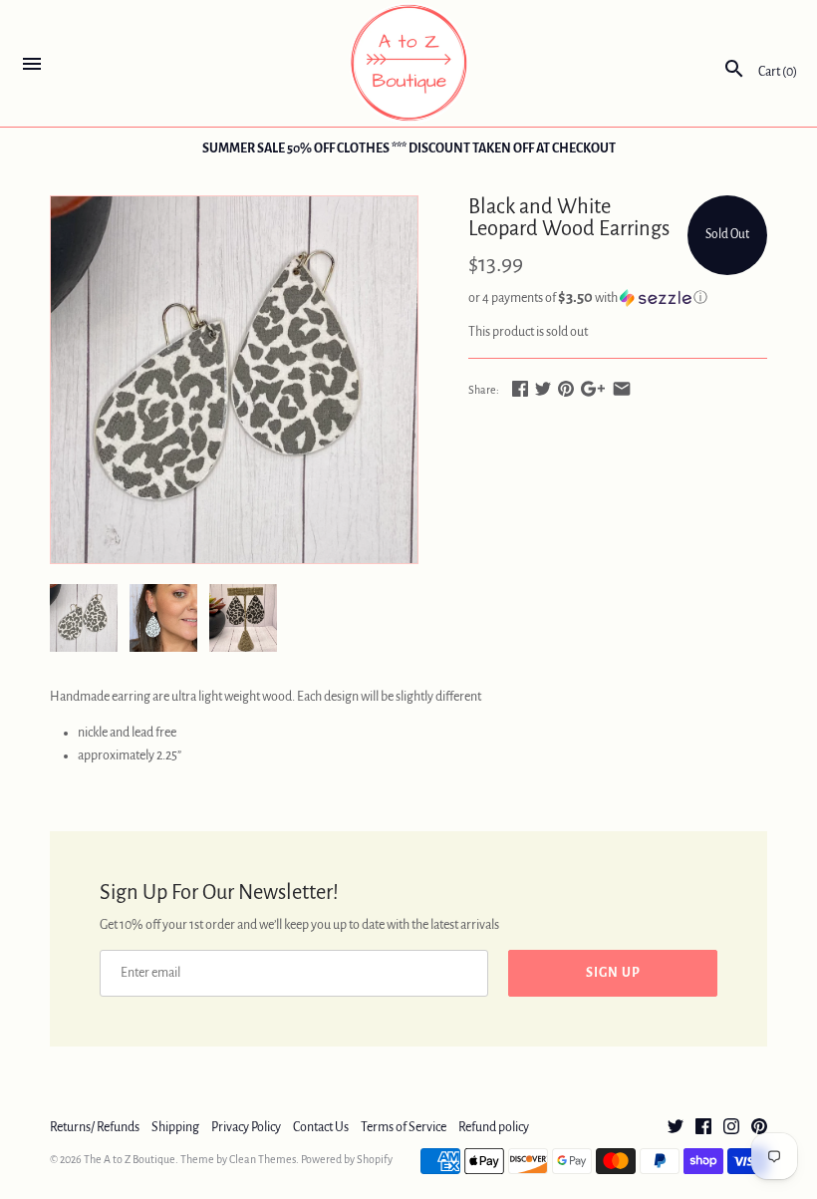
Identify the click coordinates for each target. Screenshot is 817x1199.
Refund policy (493, 1127)
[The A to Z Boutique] (409, 63)
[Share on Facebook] (520, 389)
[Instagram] (731, 1128)
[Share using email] (622, 389)
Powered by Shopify (347, 1159)
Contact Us (321, 1127)
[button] (617, 297)
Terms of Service (403, 1127)
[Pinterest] (759, 1128)
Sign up (613, 973)
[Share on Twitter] (543, 389)
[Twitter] (675, 1128)
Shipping (175, 1127)
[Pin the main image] (566, 389)
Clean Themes (262, 1159)
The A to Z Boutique (129, 1159)
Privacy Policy (246, 1127)
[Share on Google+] (593, 389)
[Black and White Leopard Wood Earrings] (234, 379)
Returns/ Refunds (94, 1127)
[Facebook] (703, 1128)
